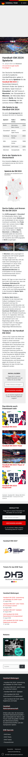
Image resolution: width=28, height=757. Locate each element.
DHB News (7, 734)
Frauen (5, 719)
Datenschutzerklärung (14, 751)
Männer (19, 717)
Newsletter (10, 749)
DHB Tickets (8, 739)
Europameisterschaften (10, 722)
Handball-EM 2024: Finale (12, 446)
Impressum (18, 749)
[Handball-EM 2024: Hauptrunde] (14, 483)
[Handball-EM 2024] (14, 424)
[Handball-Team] (3, 3)
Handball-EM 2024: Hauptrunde (9, 486)
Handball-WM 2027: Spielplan (12, 610)
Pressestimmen (9, 742)
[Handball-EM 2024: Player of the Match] (14, 462)
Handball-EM (11, 495)
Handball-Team (11, 3)
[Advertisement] (14, 21)
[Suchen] (22, 666)
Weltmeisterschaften (11, 721)
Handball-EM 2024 (9, 82)
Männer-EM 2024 (20, 495)
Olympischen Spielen (9, 724)
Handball (4, 495)
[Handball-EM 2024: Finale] (14, 443)
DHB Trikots (7, 737)
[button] (3, 754)
